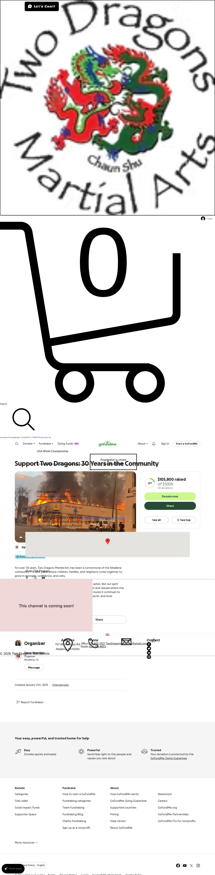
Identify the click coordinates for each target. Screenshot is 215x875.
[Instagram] (153, 657)
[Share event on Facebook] (27, 577)
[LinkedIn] (153, 653)
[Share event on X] (35, 577)
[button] (107, 312)
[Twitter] (153, 648)
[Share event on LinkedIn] (43, 577)
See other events (113, 463)
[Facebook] (153, 644)
